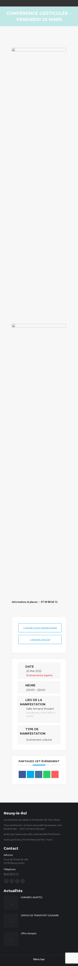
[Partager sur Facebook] (22, 774)
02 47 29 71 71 (11, 873)
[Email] (55, 774)
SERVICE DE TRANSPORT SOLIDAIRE (40, 915)
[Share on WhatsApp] (46, 774)
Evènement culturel (39, 739)
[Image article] (11, 902)
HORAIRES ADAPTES (31, 897)
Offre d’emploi (28, 933)
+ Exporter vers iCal (40, 639)
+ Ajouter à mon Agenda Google (40, 627)
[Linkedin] (38, 774)
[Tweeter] (30, 774)
